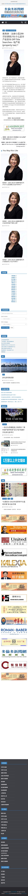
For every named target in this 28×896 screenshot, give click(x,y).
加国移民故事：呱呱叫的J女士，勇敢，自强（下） (11, 401)
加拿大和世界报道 (5, 775)
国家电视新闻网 (4, 845)
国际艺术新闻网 (4, 778)
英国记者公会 (4, 827)
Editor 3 (12, 380)
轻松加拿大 (3, 801)
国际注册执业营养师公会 (6, 348)
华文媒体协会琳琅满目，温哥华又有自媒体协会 (11, 397)
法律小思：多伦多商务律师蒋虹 (11, 30)
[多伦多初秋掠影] (14, 366)
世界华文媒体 (4, 767)
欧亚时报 (3, 799)
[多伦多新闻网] (2, 22)
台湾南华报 (3, 793)
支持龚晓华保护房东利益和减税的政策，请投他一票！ (12, 399)
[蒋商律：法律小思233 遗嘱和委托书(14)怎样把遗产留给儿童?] (14, 193)
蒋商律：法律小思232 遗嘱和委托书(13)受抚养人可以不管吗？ (13, 260)
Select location (4, 316)
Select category (4, 322)
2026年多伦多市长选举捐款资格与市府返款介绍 (18, 450)
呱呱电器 (3, 351)
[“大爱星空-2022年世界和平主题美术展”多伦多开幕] (14, 490)
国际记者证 (3, 813)
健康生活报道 (4, 773)
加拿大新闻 (4, 498)
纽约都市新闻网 (4, 787)
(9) (14, 286)
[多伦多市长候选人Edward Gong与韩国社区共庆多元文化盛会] (5, 443)
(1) (14, 277)
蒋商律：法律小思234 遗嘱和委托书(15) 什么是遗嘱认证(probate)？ (13, 183)
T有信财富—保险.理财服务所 (7, 341)
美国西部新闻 (4, 784)
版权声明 (3, 883)
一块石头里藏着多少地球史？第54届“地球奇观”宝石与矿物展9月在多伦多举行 (13, 429)
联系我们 (3, 874)
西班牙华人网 (4, 796)
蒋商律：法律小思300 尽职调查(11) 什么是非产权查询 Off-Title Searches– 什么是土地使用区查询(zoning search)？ (13, 144)
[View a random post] (25, 22)
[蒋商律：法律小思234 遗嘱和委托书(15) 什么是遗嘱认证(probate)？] (14, 154)
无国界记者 (3, 830)
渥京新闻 (3, 781)
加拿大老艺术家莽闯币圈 (6, 392)
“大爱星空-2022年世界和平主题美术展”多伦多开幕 (13, 503)
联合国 (2, 833)
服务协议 (3, 880)
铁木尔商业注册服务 (5, 343)
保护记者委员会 (4, 822)
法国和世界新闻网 (5, 804)
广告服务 (3, 877)
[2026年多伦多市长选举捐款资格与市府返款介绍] (5, 451)
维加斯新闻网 (4, 790)
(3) (14, 300)
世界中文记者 (4, 770)
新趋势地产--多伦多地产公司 (7, 350)
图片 (3, 374)
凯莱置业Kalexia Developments (8, 345)
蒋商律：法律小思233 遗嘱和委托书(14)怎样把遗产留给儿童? (13, 222)
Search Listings (5, 327)
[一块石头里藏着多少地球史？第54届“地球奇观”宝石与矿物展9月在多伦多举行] (14, 415)
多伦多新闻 (4, 424)
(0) (14, 289)
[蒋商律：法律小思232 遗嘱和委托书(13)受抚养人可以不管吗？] (14, 232)
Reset (12, 327)
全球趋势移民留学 (5, 339)
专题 (3, 30)
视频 (12, 498)
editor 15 (12, 48)
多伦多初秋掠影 (8, 377)
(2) (14, 275)
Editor (12, 435)
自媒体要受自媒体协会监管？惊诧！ (8, 395)
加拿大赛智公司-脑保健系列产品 (8, 346)
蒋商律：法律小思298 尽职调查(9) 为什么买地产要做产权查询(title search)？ (14, 138)
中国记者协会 (4, 825)
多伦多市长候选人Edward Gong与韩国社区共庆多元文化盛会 (18, 442)
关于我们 (3, 871)
